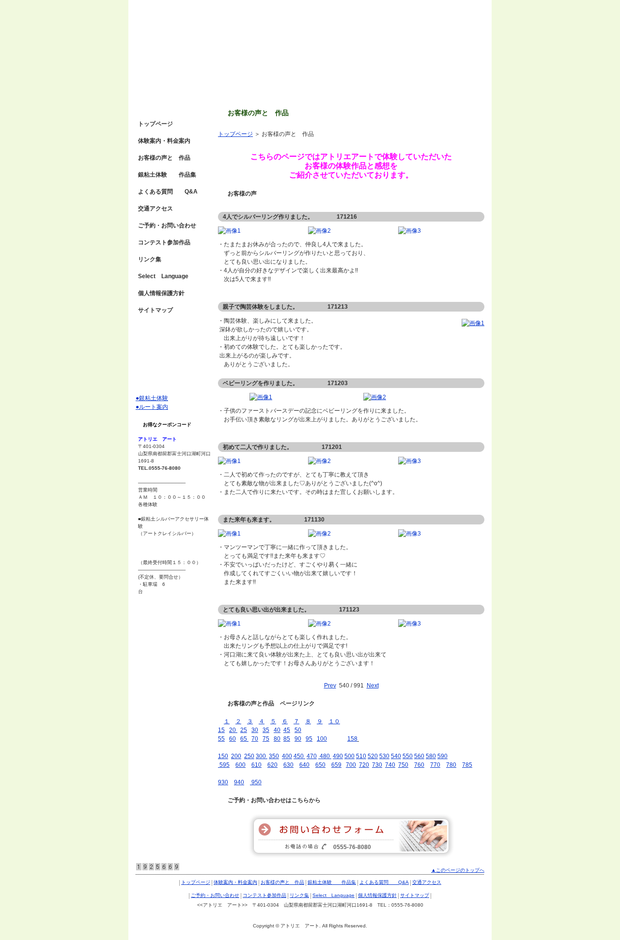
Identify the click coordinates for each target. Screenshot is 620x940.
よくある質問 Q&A (168, 191)
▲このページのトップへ (457, 870)
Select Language (163, 276)
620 (272, 764)
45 (286, 730)
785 (467, 764)
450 (299, 756)
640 (304, 764)
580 (431, 756)
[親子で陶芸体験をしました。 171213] (473, 323)
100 (322, 738)
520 (373, 756)
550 (408, 756)
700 (351, 764)
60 (232, 738)
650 (320, 764)
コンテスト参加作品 (164, 242)
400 (287, 756)
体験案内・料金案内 (164, 140)
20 (233, 730)
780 (451, 764)
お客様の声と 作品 (164, 157)
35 (266, 730)
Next (373, 685)
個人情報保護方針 (161, 293)
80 (277, 738)
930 (223, 782)
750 (403, 764)
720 (364, 764)
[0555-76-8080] (351, 856)
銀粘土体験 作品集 (167, 174)
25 (243, 730)
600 (240, 764)
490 (338, 756)
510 (361, 756)
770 (435, 764)
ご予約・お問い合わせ (167, 225)
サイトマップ (155, 310)
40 (277, 730)
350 (274, 756)
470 (312, 756)
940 (239, 782)
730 (377, 764)
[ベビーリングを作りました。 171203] (260, 397)
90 (297, 738)
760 (419, 764)
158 (352, 738)
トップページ (235, 134)
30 (254, 730)
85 (286, 738)
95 (309, 738)
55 (221, 738)
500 (349, 756)
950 (256, 782)
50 (297, 730)
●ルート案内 (152, 406)
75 (266, 738)
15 (221, 730)
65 (244, 738)
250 (249, 756)
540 (396, 756)
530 (384, 756)
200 (236, 756)
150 (223, 756)
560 (419, 756)
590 (442, 756)
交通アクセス (155, 208)
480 (324, 756)
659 (336, 764)
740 (390, 764)
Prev (330, 685)
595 (224, 764)
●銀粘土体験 (152, 398)
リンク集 (149, 259)
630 (288, 764)
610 (256, 764)
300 (261, 756)
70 (254, 738)
